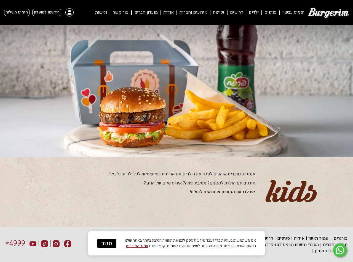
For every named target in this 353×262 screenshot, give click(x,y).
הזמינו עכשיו (293, 12)
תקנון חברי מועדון (331, 250)
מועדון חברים (146, 12)
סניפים (270, 12)
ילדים (254, 12)
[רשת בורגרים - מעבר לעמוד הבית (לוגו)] (328, 12)
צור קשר (120, 12)
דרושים (236, 12)
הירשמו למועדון (47, 12)
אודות (169, 12)
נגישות (101, 12)
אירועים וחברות (193, 12)
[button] (67, 12)
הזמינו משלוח (17, 12)
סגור (106, 243)
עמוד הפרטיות (137, 246)
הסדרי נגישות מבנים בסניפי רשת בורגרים (282, 244)
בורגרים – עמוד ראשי (328, 238)
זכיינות (218, 12)
